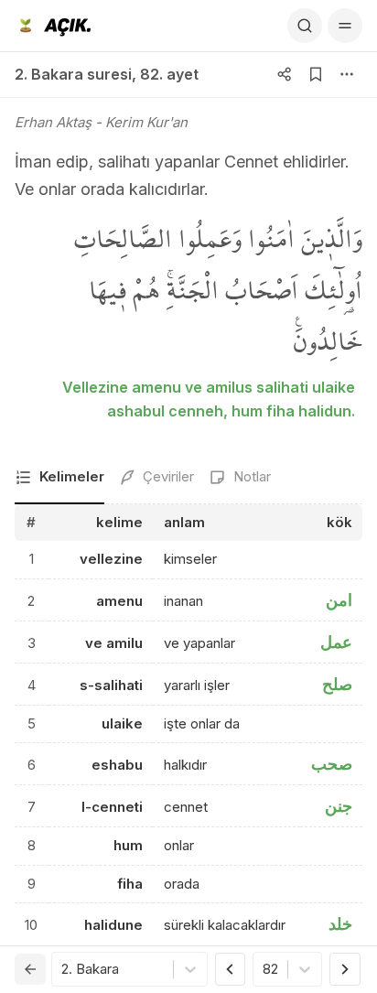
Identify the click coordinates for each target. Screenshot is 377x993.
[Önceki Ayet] (230, 969)
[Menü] (345, 25)
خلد (340, 924)
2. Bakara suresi (73, 74)
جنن (338, 805)
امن (339, 600)
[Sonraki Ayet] (345, 969)
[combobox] (63, 969)
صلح (337, 684)
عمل (336, 642)
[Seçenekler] (346, 74)
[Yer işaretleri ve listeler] (315, 74)
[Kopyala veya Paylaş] (284, 74)
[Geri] (30, 969)
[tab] (59, 478)
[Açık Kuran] (53, 26)
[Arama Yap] (304, 25)
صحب (331, 763)
